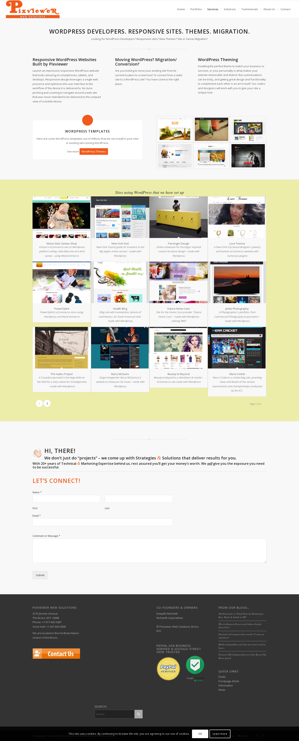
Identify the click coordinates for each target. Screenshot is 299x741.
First (35, 508)
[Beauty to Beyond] (179, 347)
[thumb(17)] (174, 155)
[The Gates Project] (62, 347)
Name (37, 492)
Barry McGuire (120, 374)
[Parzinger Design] (179, 217)
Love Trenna (237, 243)
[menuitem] (181, 9)
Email (37, 515)
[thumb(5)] (248, 155)
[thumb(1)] (248, 129)
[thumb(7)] (174, 129)
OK (200, 734)
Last (107, 508)
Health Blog (120, 308)
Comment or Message (46, 536)
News (221, 690)
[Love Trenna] (237, 217)
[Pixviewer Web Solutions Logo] (33, 9)
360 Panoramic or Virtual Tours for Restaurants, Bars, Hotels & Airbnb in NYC (241, 615)
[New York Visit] (120, 217)
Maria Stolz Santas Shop (62, 243)
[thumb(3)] (211, 129)
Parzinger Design (178, 243)
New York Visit (120, 243)
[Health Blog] (120, 282)
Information (225, 685)
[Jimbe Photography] (237, 282)
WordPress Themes (94, 151)
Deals (222, 677)
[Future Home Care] (179, 282)
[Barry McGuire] (120, 347)
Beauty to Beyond (179, 374)
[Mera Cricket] (237, 347)
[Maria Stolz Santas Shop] (62, 217)
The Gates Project (62, 374)
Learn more (220, 734)
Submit (40, 575)
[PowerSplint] (62, 282)
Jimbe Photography (237, 308)
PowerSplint (61, 308)
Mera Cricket (237, 374)
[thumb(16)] (211, 155)
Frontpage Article (228, 681)
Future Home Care (178, 308)
